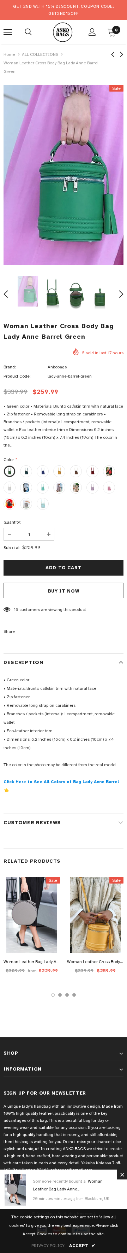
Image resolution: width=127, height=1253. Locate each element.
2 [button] (60, 995)
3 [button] (67, 995)
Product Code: (17, 376)
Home (9, 54)
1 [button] (53, 995)
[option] (63, 175)
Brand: (10, 367)
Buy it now (63, 591)
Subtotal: (12, 547)
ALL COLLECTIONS (40, 54)
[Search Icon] (28, 32)
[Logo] (62, 31)
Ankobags (57, 367)
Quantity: (12, 522)
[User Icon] (92, 32)
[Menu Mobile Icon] (8, 32)
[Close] (122, 1174)
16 (16, 609)
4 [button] (74, 995)
